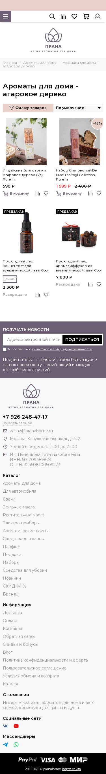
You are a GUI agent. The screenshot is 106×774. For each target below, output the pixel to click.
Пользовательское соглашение (34, 668)
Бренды (11, 594)
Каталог (11, 683)
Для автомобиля (19, 491)
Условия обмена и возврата (31, 676)
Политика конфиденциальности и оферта (45, 660)
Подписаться (82, 339)
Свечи (9, 499)
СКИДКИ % (14, 586)
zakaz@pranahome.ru (31, 430)
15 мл (10, 279)
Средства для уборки (25, 570)
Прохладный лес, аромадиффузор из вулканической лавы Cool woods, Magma (78, 266)
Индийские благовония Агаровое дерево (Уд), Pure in (24, 174)
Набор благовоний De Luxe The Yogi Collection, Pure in (76, 174)
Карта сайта (71, 769)
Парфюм (11, 546)
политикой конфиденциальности (62, 349)
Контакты (12, 628)
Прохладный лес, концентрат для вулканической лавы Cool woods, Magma (25, 266)
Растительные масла (24, 515)
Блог (7, 652)
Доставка (12, 612)
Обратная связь (19, 636)
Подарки (12, 554)
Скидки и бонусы (20, 644)
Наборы (11, 562)
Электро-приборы (21, 522)
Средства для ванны (23, 538)
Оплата (10, 620)
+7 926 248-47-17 (25, 417)
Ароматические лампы (26, 530)
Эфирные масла (19, 507)
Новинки (12, 578)
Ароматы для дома (22, 483)
